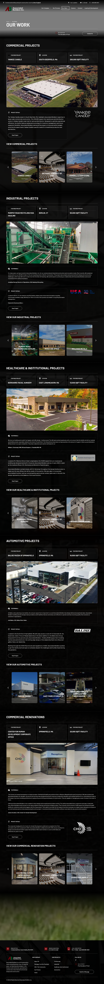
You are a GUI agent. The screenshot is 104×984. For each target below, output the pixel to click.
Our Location (73, 2)
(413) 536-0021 (95, 2)
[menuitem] (46, 8)
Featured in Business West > (15, 303)
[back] (8, 167)
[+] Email (85, 2)
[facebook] (76, 960)
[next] (96, 167)
